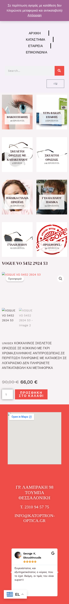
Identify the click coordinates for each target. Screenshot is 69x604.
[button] (60, 278)
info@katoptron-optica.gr (35, 518)
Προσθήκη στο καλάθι (31, 394)
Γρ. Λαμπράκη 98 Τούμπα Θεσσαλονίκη (34, 492)
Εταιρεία (35, 46)
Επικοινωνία (36, 52)
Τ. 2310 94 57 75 (34, 506)
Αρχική (35, 33)
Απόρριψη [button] (35, 15)
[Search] (59, 71)
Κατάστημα (35, 39)
